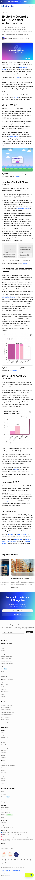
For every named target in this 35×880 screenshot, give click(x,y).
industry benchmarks (8, 297)
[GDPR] (16, 854)
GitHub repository (22, 534)
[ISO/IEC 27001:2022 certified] (4, 854)
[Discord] (5, 863)
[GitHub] (2, 860)
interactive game (13, 136)
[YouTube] (15, 860)
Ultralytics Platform (6, 643)
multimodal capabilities (23, 209)
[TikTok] (24, 860)
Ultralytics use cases (7, 705)
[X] (8, 860)
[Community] (12, 860)
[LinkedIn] (5, 860)
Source (17, 176)
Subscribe (29, 632)
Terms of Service (5, 870)
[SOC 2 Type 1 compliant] (10, 854)
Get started (17, 614)
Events (3, 760)
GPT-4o (16, 97)
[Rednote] (21, 860)
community (10, 534)
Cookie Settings (5, 875)
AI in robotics (18, 539)
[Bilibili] (27, 860)
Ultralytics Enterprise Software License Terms (13, 873)
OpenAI (17, 77)
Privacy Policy (16, 870)
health (16, 469)
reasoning (5, 501)
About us (3, 805)
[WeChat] (18, 860)
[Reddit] (2, 863)
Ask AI (28, 875)
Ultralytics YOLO (5, 654)
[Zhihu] (30, 860)
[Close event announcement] (2, 2)
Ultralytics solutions (7, 679)
